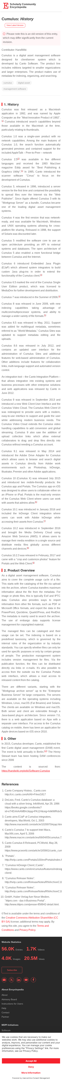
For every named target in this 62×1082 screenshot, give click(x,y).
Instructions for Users (12, 1003)
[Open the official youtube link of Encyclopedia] (26, 979)
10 (46, 751)
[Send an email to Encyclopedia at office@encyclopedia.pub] (4, 979)
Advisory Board (9, 999)
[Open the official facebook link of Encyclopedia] (33, 979)
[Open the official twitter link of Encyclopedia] (11, 979)
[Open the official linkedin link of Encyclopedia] (18, 979)
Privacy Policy (27, 930)
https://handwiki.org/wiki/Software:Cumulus (26, 770)
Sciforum (6, 1030)
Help (4, 1008)
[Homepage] (6, 5)
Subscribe (12, 970)
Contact (5, 1012)
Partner (5, 1017)
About (4, 995)
